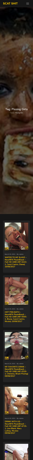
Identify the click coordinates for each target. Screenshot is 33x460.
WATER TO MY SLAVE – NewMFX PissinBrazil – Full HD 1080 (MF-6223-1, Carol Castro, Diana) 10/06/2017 (16, 262)
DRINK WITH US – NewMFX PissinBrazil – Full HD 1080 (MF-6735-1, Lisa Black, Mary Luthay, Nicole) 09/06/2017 (16, 427)
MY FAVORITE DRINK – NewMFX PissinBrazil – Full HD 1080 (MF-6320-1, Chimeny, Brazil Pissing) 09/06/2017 (16, 371)
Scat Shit (10, 3)
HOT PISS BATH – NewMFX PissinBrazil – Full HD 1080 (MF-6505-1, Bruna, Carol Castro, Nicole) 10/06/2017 (16, 317)
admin (21, 254)
